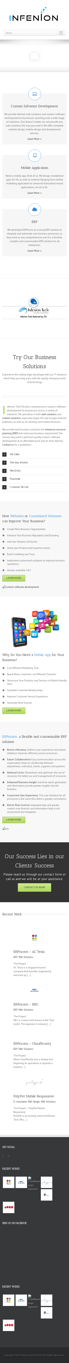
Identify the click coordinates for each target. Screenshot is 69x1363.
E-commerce (20, 1101)
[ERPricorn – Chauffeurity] (34, 1184)
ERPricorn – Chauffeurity (32, 1043)
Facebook (3, 1157)
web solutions (49, 414)
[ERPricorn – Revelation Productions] (46, 1195)
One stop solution (19, 462)
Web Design (34, 1101)
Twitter (9, 1158)
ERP (15, 957)
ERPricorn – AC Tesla (29, 952)
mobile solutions (11, 418)
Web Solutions (25, 957)
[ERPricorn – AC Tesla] (8, 1182)
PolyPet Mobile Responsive (33, 1096)
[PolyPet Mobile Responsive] (46, 1182)
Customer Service (19, 487)
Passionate (15, 478)
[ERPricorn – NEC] (21, 1182)
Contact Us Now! (34, 887)
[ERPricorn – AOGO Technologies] (8, 1207)
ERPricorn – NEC (25, 1004)
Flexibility (15, 470)
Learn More (33, 139)
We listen (15, 454)
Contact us (8, 444)
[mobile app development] (34, 611)
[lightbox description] (20, 587)
